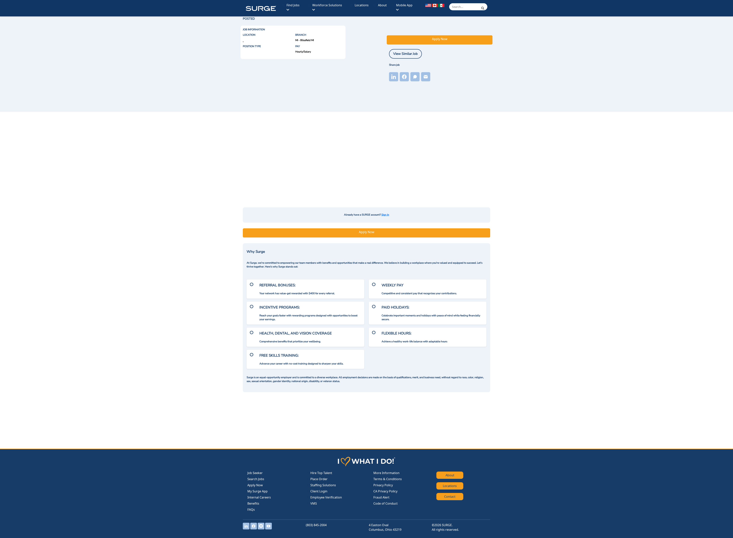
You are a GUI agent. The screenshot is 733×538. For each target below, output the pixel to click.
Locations (362, 5)
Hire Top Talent (321, 473)
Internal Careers (259, 497)
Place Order (319, 479)
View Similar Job (405, 53)
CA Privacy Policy (385, 491)
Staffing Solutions (323, 485)
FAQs (251, 509)
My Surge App (257, 491)
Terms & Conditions (387, 479)
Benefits (253, 503)
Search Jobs (255, 479)
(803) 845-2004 (316, 525)
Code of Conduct (385, 503)
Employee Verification (326, 497)
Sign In (385, 214)
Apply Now (439, 39)
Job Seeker (255, 473)
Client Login (318, 491)
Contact (449, 496)
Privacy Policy (383, 485)
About (382, 5)
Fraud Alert (381, 497)
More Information (386, 473)
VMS (313, 503)
